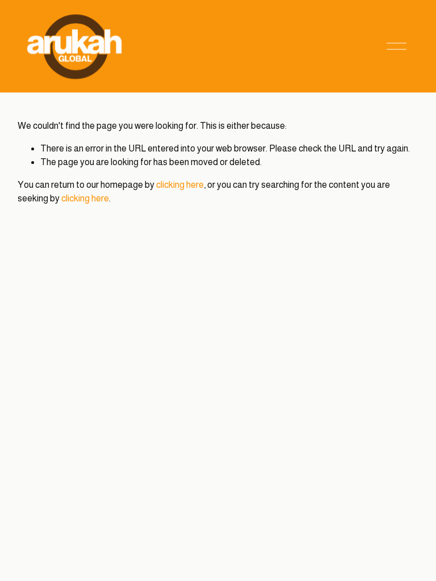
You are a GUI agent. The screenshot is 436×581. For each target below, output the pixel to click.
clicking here (180, 185)
